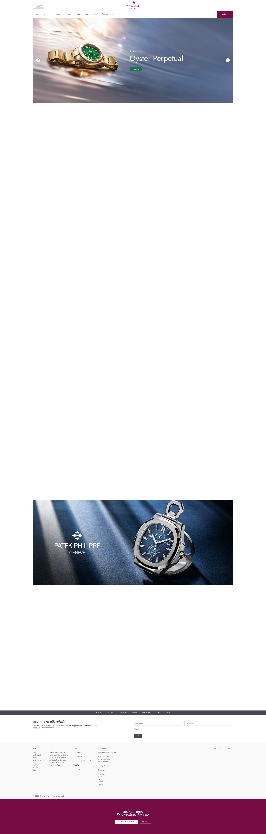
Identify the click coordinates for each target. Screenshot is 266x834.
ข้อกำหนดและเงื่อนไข (104, 757)
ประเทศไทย (122, 713)
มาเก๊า (168, 713)
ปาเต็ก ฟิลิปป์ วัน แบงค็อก (56, 763)
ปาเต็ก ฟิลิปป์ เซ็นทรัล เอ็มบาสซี (58, 760)
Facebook (101, 774)
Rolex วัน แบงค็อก (54, 765)
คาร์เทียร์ (35, 765)
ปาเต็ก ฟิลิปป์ (55, 14)
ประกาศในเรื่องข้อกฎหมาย (107, 753)
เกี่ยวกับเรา (77, 765)
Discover (136, 69)
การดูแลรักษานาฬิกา (91, 14)
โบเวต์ (35, 758)
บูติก (78, 14)
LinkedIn (100, 782)
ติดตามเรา (101, 770)
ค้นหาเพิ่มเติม (38, 225)
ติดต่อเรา (225, 14)
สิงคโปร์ (99, 713)
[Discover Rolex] (217, 5)
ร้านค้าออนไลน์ (79, 749)
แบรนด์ (36, 14)
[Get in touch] (262, 830)
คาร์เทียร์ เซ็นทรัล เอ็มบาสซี (57, 753)
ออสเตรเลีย (146, 713)
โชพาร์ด (35, 768)
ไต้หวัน (134, 713)
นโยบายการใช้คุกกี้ (103, 762)
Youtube (100, 784)
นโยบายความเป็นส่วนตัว (105, 759)
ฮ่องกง (158, 713)
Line (99, 779)
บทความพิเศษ (69, 14)
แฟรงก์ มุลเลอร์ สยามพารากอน (58, 758)
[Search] (214, 14)
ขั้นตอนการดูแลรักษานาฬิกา (83, 761)
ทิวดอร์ (35, 770)
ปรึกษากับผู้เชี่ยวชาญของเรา (126, 822)
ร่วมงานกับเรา (103, 749)
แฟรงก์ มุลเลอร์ (37, 760)
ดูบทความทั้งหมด (225, 417)
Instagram (101, 777)
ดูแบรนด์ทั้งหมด (225, 237)
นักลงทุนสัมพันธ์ (103, 766)
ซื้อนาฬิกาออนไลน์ (108, 14)
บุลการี (35, 763)
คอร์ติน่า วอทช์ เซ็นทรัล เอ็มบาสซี (58, 755)
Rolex (45, 14)
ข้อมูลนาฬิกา (78, 757)
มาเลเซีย (110, 713)
